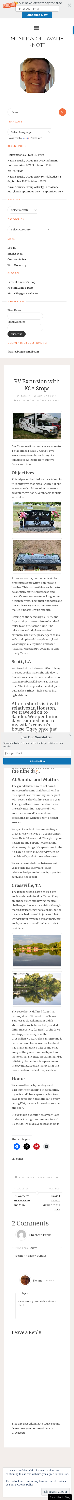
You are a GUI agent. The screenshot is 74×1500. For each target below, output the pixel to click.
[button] (36, 737)
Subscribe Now (37, 761)
